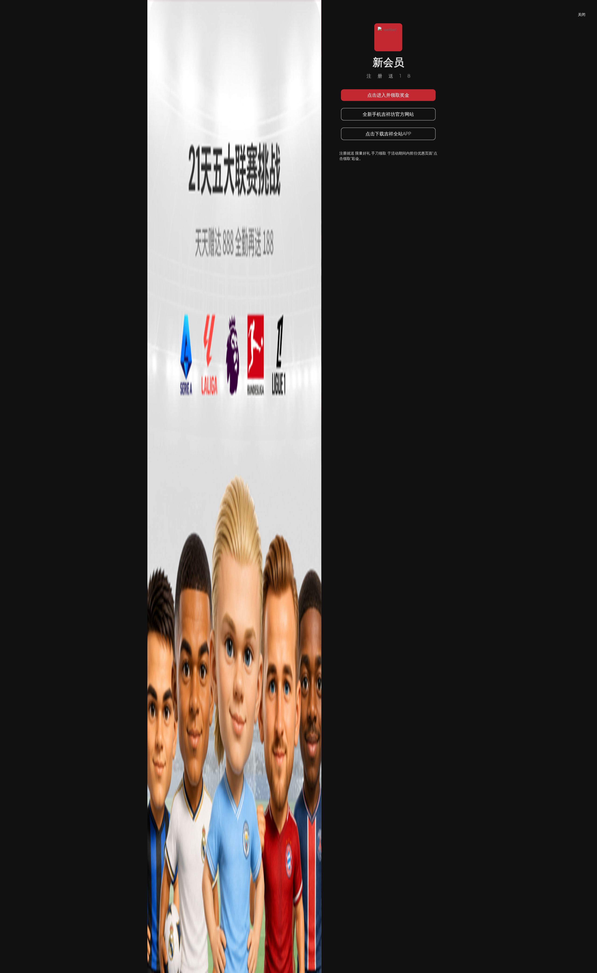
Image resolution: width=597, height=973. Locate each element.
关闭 (581, 14)
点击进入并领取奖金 (388, 95)
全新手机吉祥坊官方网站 (388, 114)
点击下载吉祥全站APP (388, 134)
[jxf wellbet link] (234, 486)
